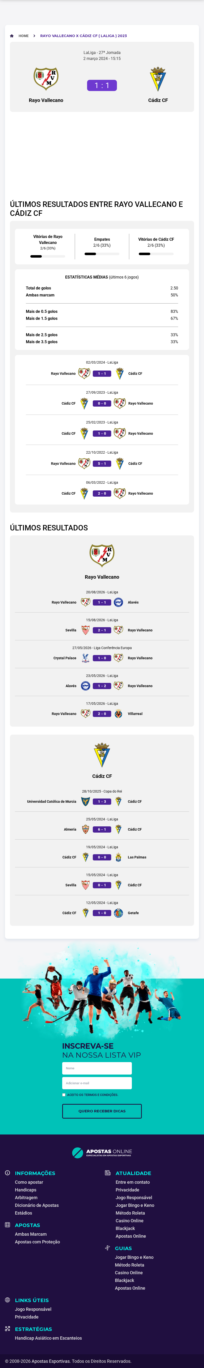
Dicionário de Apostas (37, 1205)
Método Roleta (130, 1213)
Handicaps (25, 1189)
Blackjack (125, 1228)
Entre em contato (133, 1182)
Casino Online (130, 1220)
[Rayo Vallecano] (46, 79)
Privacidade (127, 1189)
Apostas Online (131, 1236)
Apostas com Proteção (37, 1241)
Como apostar (29, 1182)
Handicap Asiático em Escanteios (48, 1338)
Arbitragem (26, 1197)
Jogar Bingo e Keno (135, 1205)
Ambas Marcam (31, 1234)
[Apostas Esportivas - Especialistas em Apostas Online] (102, 1152)
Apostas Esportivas (51, 1361)
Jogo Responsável (134, 1197)
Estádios (23, 1213)
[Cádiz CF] (158, 79)
